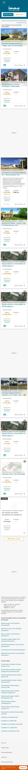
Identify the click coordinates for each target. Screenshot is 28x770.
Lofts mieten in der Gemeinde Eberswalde (12, 650)
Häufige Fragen (5, 747)
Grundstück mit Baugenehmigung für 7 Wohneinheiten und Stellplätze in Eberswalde (14, 174)
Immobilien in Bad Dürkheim (9, 731)
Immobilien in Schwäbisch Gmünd (10, 724)
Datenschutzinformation (7, 762)
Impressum (4, 757)
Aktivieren (23, 767)
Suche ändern (9, 14)
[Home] (14, 8)
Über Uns (3, 743)
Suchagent (20, 14)
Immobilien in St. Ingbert (7, 727)
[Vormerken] (24, 30)
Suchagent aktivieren (14, 538)
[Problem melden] (24, 65)
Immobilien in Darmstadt (8, 717)
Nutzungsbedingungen (6, 752)
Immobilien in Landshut (7, 721)
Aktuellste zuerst (20, 22)
